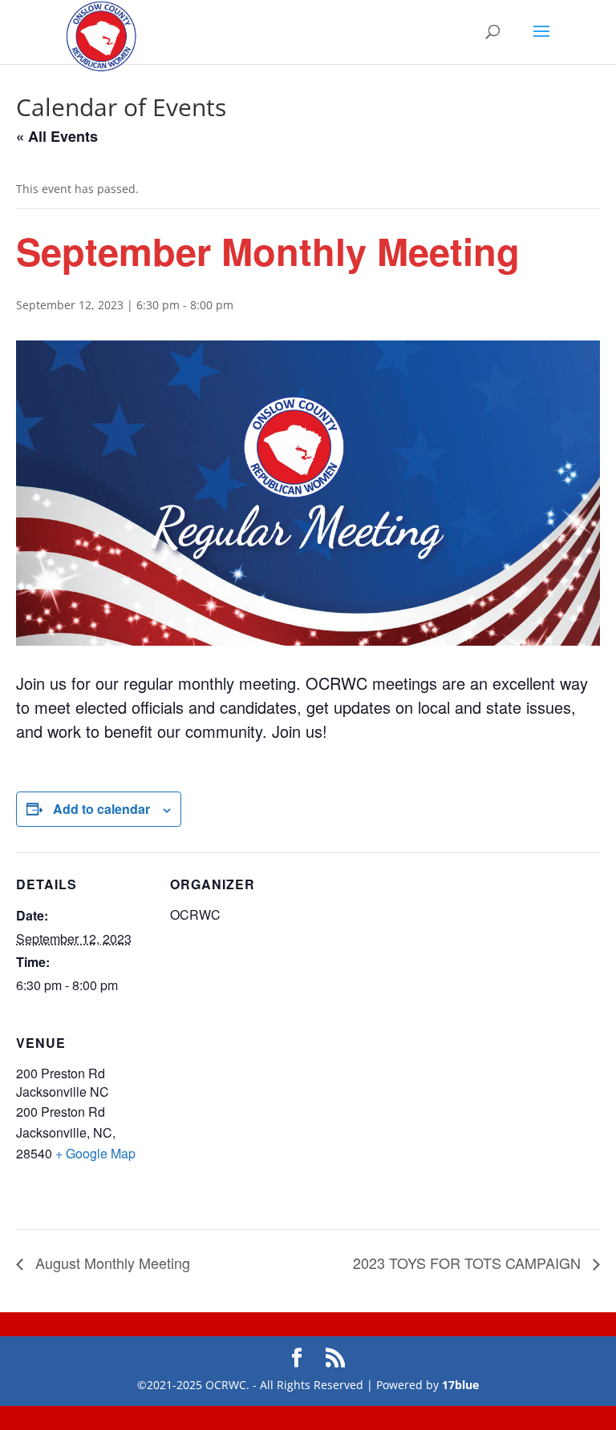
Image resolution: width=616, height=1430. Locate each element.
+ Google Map (95, 1153)
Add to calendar (101, 809)
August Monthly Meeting (110, 1262)
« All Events (57, 136)
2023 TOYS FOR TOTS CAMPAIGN (469, 1262)
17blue (460, 1384)
